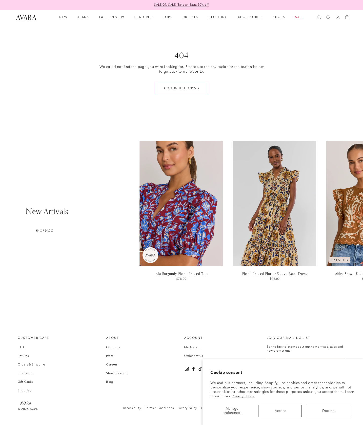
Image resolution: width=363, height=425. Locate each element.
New (63, 17)
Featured (143, 17)
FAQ (21, 347)
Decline (328, 411)
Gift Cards (25, 382)
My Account (193, 347)
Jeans (83, 17)
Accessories (250, 17)
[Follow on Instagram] (186, 368)
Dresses (190, 17)
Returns (23, 356)
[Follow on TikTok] (200, 368)
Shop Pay (24, 390)
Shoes (279, 17)
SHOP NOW (45, 230)
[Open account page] (338, 17)
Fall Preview (111, 17)
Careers (112, 364)
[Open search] (319, 17)
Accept (280, 411)
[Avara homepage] (26, 403)
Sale (299, 17)
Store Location (116, 373)
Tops (168, 17)
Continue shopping (181, 88)
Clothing (218, 17)
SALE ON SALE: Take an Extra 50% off (181, 4)
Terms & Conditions (159, 408)
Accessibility (132, 408)
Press (110, 356)
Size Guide (26, 373)
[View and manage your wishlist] (328, 17)
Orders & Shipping (31, 364)
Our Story (113, 347)
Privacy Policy (243, 396)
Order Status (193, 356)
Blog (109, 382)
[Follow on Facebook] (193, 368)
